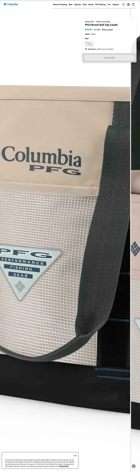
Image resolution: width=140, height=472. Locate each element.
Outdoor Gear (89, 22)
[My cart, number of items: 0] (133, 11)
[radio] (89, 44)
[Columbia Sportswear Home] (11, 11)
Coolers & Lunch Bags (103, 22)
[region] (70, 238)
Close (75, 455)
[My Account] (128, 11)
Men (71, 11)
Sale (109, 11)
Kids (85, 11)
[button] (134, 466)
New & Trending (60, 11)
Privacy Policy (63, 466)
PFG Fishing (100, 11)
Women (77, 11)
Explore (116, 11)
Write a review (107, 29)
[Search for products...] (123, 11)
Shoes (90, 11)
